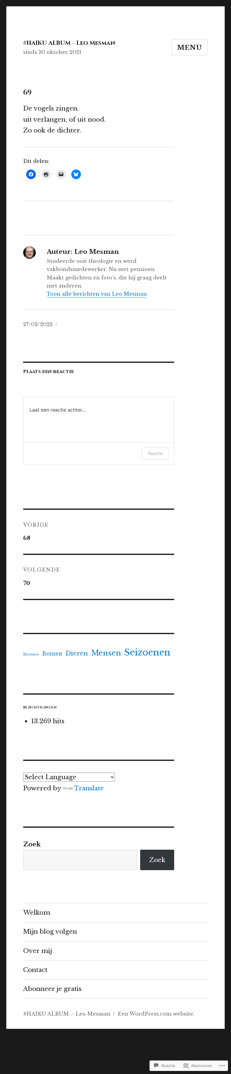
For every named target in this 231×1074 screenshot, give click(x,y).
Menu (189, 47)
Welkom (36, 913)
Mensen (106, 653)
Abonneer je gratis (52, 989)
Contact (35, 970)
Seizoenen (147, 652)
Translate (89, 788)
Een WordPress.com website (155, 1014)
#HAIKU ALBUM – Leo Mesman (69, 43)
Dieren (77, 653)
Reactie (155, 453)
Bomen (52, 653)
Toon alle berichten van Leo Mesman (97, 294)
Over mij (37, 951)
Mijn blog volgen (50, 931)
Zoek (32, 844)
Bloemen (31, 654)
